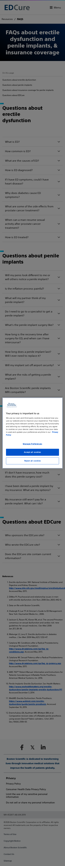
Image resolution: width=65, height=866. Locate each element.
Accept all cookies (32, 452)
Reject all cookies (32, 460)
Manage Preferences (32, 443)
